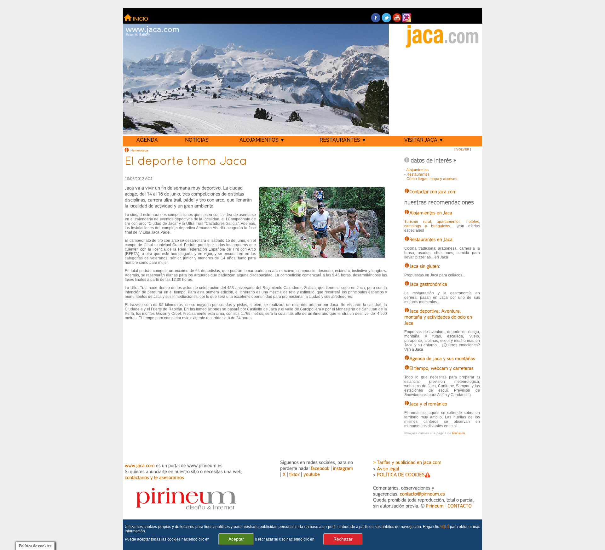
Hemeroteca (139, 150)
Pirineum (458, 433)
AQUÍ (444, 526)
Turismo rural (417, 221)
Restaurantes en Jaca (430, 239)
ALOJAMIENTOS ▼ (262, 140)
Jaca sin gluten (424, 266)
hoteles (472, 221)
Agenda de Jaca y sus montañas (442, 358)
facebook (320, 468)
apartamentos (448, 221)
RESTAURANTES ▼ (343, 140)
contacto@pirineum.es (422, 493)
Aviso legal (388, 468)
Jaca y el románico (428, 403)
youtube (311, 474)
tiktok (294, 474)
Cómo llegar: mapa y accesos (431, 179)
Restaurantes (417, 174)
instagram (343, 468)
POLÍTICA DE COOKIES (401, 474)
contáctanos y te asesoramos (154, 477)
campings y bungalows (427, 226)
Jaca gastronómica (428, 284)
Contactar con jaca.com (433, 191)
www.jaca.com (140, 465)
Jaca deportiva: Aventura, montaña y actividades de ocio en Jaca (438, 317)
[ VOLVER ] (462, 149)
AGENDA (147, 140)
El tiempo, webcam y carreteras (441, 368)
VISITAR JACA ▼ (424, 140)
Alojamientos (417, 170)
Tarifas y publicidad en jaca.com (409, 462)
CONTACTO (459, 505)
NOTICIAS (197, 140)
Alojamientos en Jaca (430, 212)
